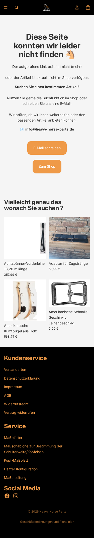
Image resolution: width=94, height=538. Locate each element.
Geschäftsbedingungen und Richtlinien (47, 522)
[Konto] (76, 7)
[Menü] (6, 7)
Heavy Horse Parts (52, 511)
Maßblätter (13, 437)
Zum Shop (47, 166)
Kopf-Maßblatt (16, 460)
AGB (7, 395)
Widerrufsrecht (16, 404)
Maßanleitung (15, 477)
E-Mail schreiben (47, 148)
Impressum (13, 387)
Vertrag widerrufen (19, 412)
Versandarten (15, 369)
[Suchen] (16, 7)
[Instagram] (16, 496)
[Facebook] (7, 496)
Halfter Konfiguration (21, 469)
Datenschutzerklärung (22, 378)
